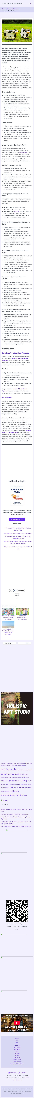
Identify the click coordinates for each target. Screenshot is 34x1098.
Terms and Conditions (17, 1064)
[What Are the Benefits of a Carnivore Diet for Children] (8, 611)
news (18, 784)
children (20, 770)
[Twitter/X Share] (10, 590)
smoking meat (28, 787)
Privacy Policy (17, 1059)
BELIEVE (17, 1045)
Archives (17, 1053)
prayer (2, 787)
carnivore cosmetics (20, 765)
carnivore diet (9, 769)
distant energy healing (11, 774)
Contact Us (17, 1057)
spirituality (14, 791)
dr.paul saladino (4, 777)
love (4, 784)
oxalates (29, 784)
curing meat (29, 770)
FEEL (17, 1043)
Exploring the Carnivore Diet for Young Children (22, 617)
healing (24, 780)
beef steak (3, 765)
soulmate (7, 791)
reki (15, 787)
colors (24, 770)
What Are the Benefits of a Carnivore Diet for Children (8, 617)
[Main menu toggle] (30, 3)
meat (7, 784)
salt (17, 787)
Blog (17, 1051)
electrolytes (18, 777)
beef (31, 763)
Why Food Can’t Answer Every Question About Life (16, 826)
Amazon (16, 211)
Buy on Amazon (7, 397)
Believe (8, 765)
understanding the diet (12, 795)
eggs (13, 777)
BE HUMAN (17, 1047)
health (30, 780)
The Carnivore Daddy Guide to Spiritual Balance (15, 814)
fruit (7, 780)
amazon (4, 763)
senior (21, 787)
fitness (27, 777)
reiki (11, 787)
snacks (2, 791)
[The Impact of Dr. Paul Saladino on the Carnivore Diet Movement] (8, 624)
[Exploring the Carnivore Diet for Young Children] (22, 611)
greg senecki (14, 780)
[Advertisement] (17, 674)
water (25, 795)
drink (10, 777)
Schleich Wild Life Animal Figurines (15, 353)
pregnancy (6, 787)
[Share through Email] (19, 590)
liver (2, 784)
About (17, 1055)
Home (17, 1039)
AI (1, 763)
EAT (17, 1041)
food (3, 780)
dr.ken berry (25, 774)
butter (12, 765)
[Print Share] (23, 590)
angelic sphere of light (23, 763)
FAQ (23, 777)
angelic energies (11, 763)
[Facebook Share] (14, 590)
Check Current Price (17, 519)
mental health (13, 784)
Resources (17, 1049)
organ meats (24, 784)
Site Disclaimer (17, 1062)
